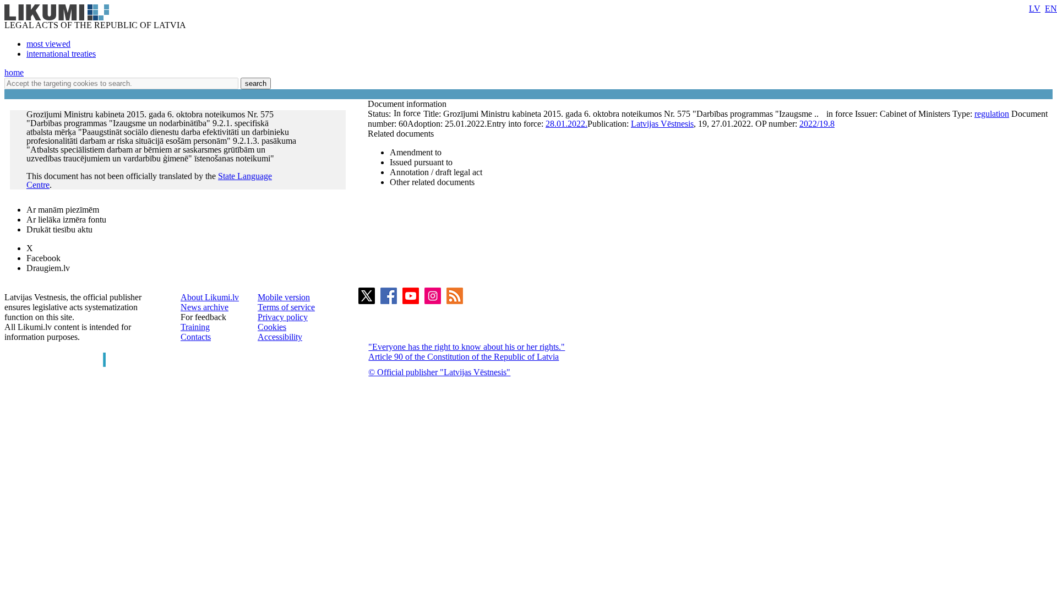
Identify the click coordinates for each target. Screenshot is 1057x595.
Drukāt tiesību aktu (59, 229)
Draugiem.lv (48, 268)
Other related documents (432, 182)
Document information (408, 104)
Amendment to (416, 152)
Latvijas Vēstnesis (662, 123)
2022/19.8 (817, 123)
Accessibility (280, 337)
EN (1051, 8)
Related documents (401, 133)
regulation (991, 113)
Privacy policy (283, 317)
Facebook (43, 258)
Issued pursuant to (421, 162)
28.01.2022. (566, 123)
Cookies (272, 327)
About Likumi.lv (210, 297)
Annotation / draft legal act (436, 172)
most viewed (48, 43)
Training (195, 327)
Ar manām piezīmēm (62, 209)
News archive (204, 307)
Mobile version (284, 297)
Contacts (196, 337)
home (14, 72)
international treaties (61, 53)
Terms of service (286, 307)
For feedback (203, 317)
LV (1034, 8)
